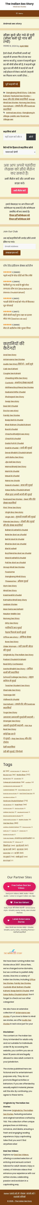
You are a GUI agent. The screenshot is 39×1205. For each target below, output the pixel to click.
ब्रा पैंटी (19, 853)
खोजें (31, 137)
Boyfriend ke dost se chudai (18, 553)
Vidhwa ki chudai (11, 699)
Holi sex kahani (8, 804)
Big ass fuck (9, 775)
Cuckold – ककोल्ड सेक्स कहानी (19, 382)
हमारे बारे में (14, 1193)
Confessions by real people (13, 786)
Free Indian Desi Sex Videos (21, 886)
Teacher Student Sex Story (17, 685)
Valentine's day (8, 842)
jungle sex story (8, 808)
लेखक (22, 1193)
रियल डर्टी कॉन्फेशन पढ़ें (19, 215)
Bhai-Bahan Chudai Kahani (18, 424)
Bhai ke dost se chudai (15, 544)
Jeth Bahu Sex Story (14, 457)
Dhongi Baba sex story (25, 790)
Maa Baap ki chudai (23, 812)
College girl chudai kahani (13, 782)
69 (6, 771)
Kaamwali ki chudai (12, 595)
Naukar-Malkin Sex (11, 613)
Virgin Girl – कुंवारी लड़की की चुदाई (20, 517)
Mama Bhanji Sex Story (15, 466)
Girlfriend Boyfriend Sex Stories (19, 387)
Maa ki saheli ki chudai (15, 558)
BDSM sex (25, 771)
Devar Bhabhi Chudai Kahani (18, 452)
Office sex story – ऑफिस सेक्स (17, 637)
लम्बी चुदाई (22, 857)
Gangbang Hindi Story (16, 92)
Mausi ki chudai (12, 476)
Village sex (8, 119)
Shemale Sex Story (11, 690)
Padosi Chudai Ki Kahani (14, 659)
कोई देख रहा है (9, 734)
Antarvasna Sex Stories (14, 359)
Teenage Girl (9, 695)
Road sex (24, 116)
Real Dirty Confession (13, 664)
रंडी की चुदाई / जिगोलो (13, 751)
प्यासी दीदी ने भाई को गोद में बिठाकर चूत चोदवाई (18, 304)
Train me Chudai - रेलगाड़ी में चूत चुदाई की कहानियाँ (19, 838)
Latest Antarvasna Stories (21, 920)
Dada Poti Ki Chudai (14, 443)
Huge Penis (21, 805)
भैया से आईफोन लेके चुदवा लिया (17, 328)
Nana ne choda (12, 480)
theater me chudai (9, 834)
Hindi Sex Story (10, 590)
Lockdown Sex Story (9, 812)
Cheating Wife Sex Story (16, 378)
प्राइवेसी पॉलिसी (20, 1197)
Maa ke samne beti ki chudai (13, 816)
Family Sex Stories (11, 415)
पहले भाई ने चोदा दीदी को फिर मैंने (17, 275)
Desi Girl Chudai (10, 406)
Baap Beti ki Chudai (20, 990)
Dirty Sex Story (11, 623)
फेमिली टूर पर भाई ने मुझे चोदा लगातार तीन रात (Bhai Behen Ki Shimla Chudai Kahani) (17, 289)
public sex (15, 116)
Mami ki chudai (12, 471)
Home (6, 1193)
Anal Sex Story (9, 354)
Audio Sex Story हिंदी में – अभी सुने (18, 364)
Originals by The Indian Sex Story (18, 654)
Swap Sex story (12, 401)
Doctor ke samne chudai (11, 793)
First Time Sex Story (12, 507)
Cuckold (7, 987)
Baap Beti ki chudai (14, 420)
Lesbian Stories (10, 604)
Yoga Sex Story (10, 712)
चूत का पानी (9, 849)
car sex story (18, 778)
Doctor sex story (10, 410)
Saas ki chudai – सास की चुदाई (18, 485)
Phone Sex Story (27, 827)
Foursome (10, 572)
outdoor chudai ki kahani (12, 827)
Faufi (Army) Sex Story (27, 793)
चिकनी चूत (9, 846)
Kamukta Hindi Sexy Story (15, 599)
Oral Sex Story (10, 823)
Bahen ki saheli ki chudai (16, 530)
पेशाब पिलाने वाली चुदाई (15, 632)
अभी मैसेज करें (19, 190)
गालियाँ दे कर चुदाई (13, 627)
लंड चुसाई (9, 857)
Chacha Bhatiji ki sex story (17, 434)
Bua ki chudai (11, 429)
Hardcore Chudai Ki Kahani (15, 801)
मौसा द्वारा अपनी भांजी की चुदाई (18, 494)
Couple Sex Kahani (12, 373)
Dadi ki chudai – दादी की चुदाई (18, 448)
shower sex (23, 830)
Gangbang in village (9, 797)
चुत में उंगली (22, 846)
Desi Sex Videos (21, 1154)
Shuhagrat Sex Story (14, 396)
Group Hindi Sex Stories (14, 567)
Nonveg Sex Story (27, 102)
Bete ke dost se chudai (15, 534)
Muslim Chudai (25, 819)
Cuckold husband (10, 790)
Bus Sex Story (8, 778)
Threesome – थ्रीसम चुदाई (16, 581)
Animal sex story (13, 112)
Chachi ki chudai (13, 438)
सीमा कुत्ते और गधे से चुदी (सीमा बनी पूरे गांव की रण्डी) (18, 38)
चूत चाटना (22, 849)
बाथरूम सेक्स (8, 853)
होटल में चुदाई (8, 860)
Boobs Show (23, 775)
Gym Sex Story (10, 585)
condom (29, 782)
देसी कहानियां (9, 747)
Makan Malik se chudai (10, 819)
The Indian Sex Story (19, 4)
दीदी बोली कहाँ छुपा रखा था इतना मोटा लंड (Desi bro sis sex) (17, 317)
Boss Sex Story (11, 641)
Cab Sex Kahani (10, 368)
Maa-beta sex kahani (13, 609)
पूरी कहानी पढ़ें (11, 84)
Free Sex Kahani (21, 902)
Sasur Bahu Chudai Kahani (17, 490)
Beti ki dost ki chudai (14, 539)
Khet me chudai (20, 808)
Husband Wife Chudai (15, 392)
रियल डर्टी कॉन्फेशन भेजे (19, 219)
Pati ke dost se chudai (15, 562)
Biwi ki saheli (10, 548)
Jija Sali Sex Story (13, 462)
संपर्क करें (30, 1193)
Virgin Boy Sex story (14, 512)
